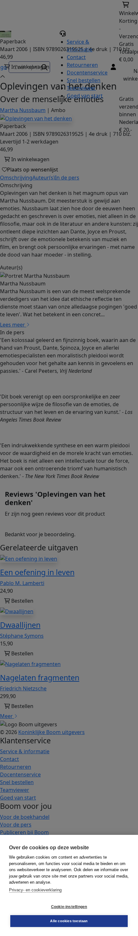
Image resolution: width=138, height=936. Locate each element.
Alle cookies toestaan (69, 921)
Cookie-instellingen (69, 907)
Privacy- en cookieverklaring (35, 890)
